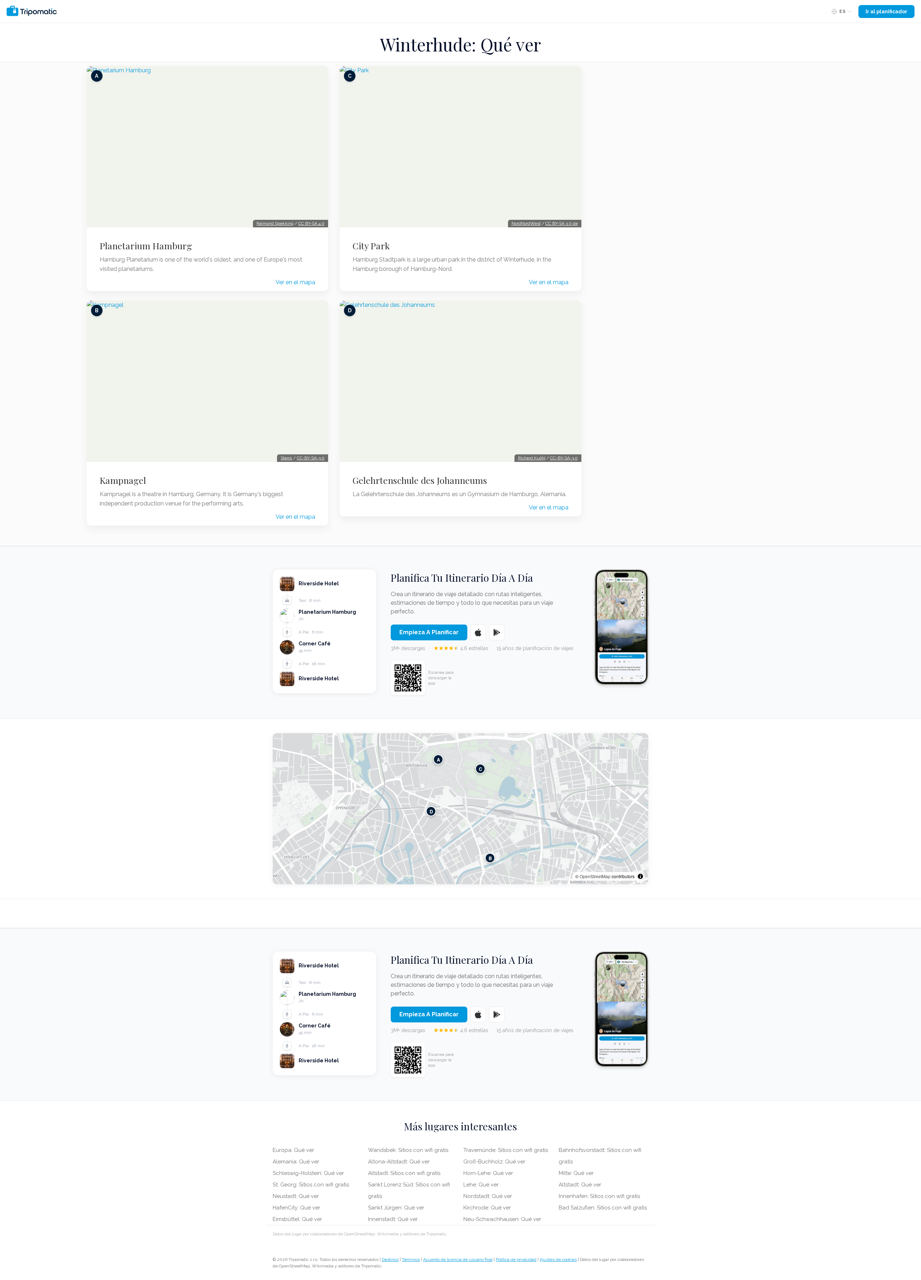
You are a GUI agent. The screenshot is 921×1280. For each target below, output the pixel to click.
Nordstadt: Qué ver (487, 1196)
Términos (411, 1259)
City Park (371, 245)
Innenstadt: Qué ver (393, 1219)
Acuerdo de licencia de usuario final (458, 1259)
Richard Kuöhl (531, 457)
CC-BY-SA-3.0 (311, 457)
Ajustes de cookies (558, 1259)
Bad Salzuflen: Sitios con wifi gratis (603, 1207)
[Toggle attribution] (640, 876)
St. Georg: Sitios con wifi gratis (311, 1184)
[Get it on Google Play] (497, 632)
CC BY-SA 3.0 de (561, 223)
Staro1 (286, 457)
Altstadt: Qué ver (580, 1184)
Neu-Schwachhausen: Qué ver (502, 1219)
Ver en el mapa (295, 282)
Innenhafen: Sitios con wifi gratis (599, 1196)
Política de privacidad (516, 1259)
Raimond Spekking (275, 223)
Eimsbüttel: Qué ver (297, 1219)
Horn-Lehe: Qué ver (488, 1173)
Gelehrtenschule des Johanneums (420, 480)
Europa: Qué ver (293, 1150)
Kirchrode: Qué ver (487, 1207)
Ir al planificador (886, 11)
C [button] (480, 768)
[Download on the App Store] (478, 632)
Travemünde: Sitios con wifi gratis (505, 1150)
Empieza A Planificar (429, 632)
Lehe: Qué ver (481, 1184)
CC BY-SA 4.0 (311, 223)
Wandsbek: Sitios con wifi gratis (408, 1150)
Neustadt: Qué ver (296, 1196)
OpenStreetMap (595, 876)
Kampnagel (123, 480)
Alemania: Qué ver (296, 1161)
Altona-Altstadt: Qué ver (399, 1161)
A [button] (438, 759)
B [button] (490, 857)
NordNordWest (526, 223)
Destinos (390, 1259)
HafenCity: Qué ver (296, 1207)
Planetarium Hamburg (146, 245)
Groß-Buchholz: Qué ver (494, 1161)
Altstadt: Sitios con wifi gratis (404, 1173)
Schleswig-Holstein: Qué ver (308, 1173)
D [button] (431, 811)
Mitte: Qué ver (576, 1173)
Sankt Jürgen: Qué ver (396, 1207)
